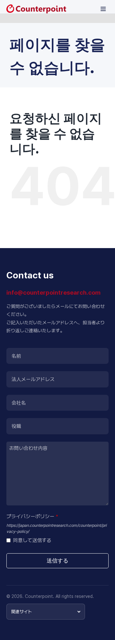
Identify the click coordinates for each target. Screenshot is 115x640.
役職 (16, 426)
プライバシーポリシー (32, 516)
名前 (16, 356)
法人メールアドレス (33, 379)
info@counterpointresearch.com (53, 292)
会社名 (19, 403)
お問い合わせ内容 (28, 448)
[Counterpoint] (36, 8)
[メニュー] (103, 9)
